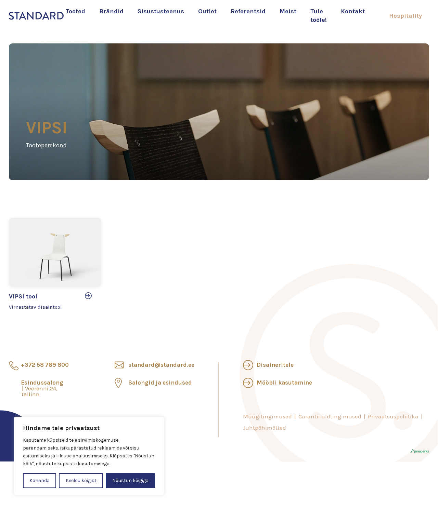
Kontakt (353, 11)
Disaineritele (275, 364)
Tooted (75, 11)
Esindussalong (42, 388)
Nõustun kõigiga (130, 480)
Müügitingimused (267, 416)
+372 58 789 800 (45, 364)
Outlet (207, 11)
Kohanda (39, 480)
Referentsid (248, 11)
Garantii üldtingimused (329, 416)
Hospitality (405, 15)
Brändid (111, 11)
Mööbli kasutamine (284, 382)
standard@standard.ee (161, 364)
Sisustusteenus (161, 11)
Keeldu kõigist (81, 480)
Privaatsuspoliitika (393, 416)
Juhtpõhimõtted (264, 427)
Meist (288, 11)
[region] (89, 456)
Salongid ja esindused (160, 382)
